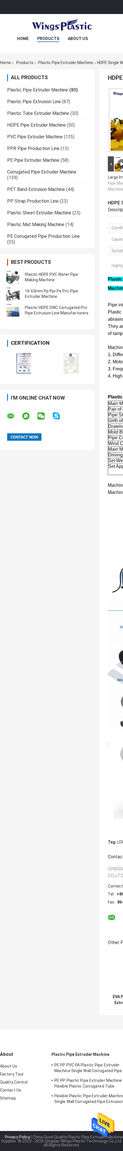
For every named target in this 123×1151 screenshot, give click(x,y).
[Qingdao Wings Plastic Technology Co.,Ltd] (61, 25)
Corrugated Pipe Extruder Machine (41, 172)
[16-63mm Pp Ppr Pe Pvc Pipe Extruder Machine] (13, 294)
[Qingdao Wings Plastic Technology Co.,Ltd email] (14, 416)
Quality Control (14, 1082)
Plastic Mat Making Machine (35, 224)
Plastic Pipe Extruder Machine (65, 62)
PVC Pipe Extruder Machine (35, 136)
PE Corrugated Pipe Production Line (43, 236)
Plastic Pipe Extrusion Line (34, 101)
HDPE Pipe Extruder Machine (36, 125)
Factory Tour (12, 1074)
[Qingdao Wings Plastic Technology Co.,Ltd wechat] (44, 416)
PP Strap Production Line (33, 201)
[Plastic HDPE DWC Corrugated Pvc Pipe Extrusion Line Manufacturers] (13, 310)
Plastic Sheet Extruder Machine (39, 213)
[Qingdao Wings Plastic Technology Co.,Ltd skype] (60, 416)
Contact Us (10, 1090)
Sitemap (8, 1098)
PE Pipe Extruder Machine (33, 160)
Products (48, 38)
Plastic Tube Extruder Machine (38, 113)
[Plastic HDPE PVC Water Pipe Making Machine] (13, 277)
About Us (78, 38)
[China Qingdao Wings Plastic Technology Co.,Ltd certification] (23, 363)
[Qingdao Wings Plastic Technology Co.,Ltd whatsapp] (29, 416)
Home (23, 38)
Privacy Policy (17, 1137)
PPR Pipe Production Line (33, 148)
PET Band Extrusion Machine (36, 189)
